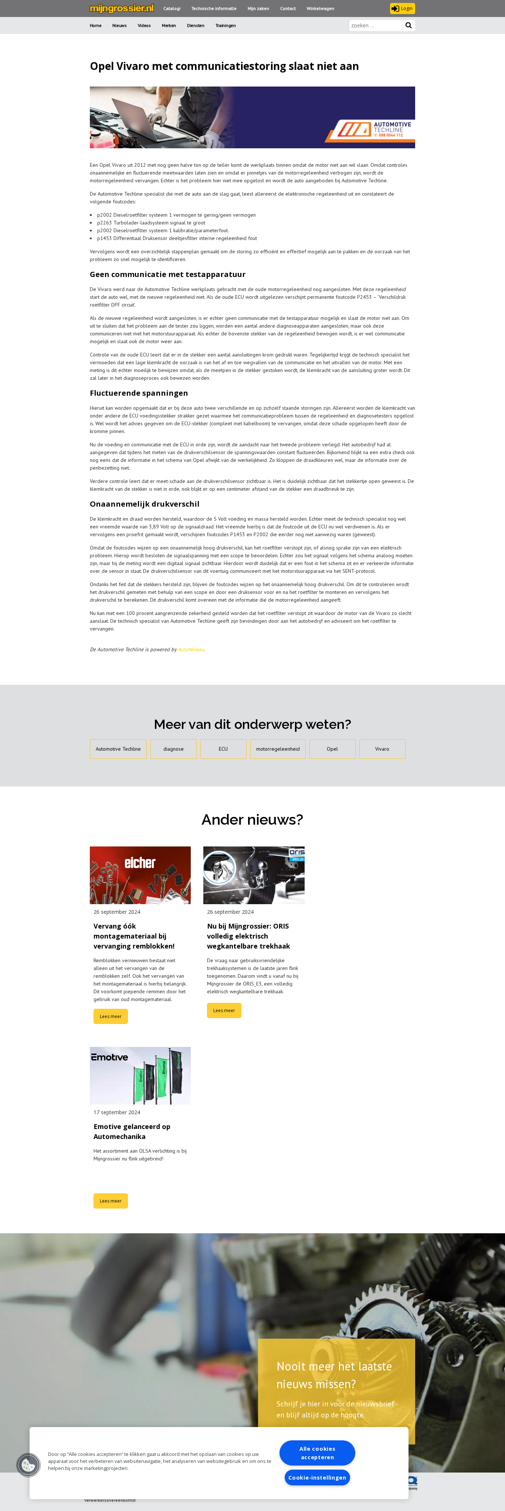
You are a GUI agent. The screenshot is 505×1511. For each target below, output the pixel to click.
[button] (28, 1465)
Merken (169, 25)
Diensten (195, 25)
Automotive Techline (118, 749)
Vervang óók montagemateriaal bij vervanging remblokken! (134, 936)
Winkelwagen (320, 8)
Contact (288, 8)
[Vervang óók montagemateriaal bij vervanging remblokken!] (140, 875)
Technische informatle (214, 8)
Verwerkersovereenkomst (110, 1500)
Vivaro (382, 749)
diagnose (173, 749)
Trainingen (226, 25)
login (407, 8)
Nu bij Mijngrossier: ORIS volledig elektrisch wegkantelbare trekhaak (248, 936)
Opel (332, 749)
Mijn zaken (258, 8)
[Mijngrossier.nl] (122, 9)
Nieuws (119, 25)
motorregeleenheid (278, 749)
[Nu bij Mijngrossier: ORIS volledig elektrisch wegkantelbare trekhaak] (254, 875)
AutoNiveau (191, 649)
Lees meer (111, 1016)
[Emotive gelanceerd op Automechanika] (140, 1076)
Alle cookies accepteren (317, 1453)
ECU (223, 749)
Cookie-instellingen (317, 1477)
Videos (144, 25)
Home (96, 25)
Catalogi (171, 8)
